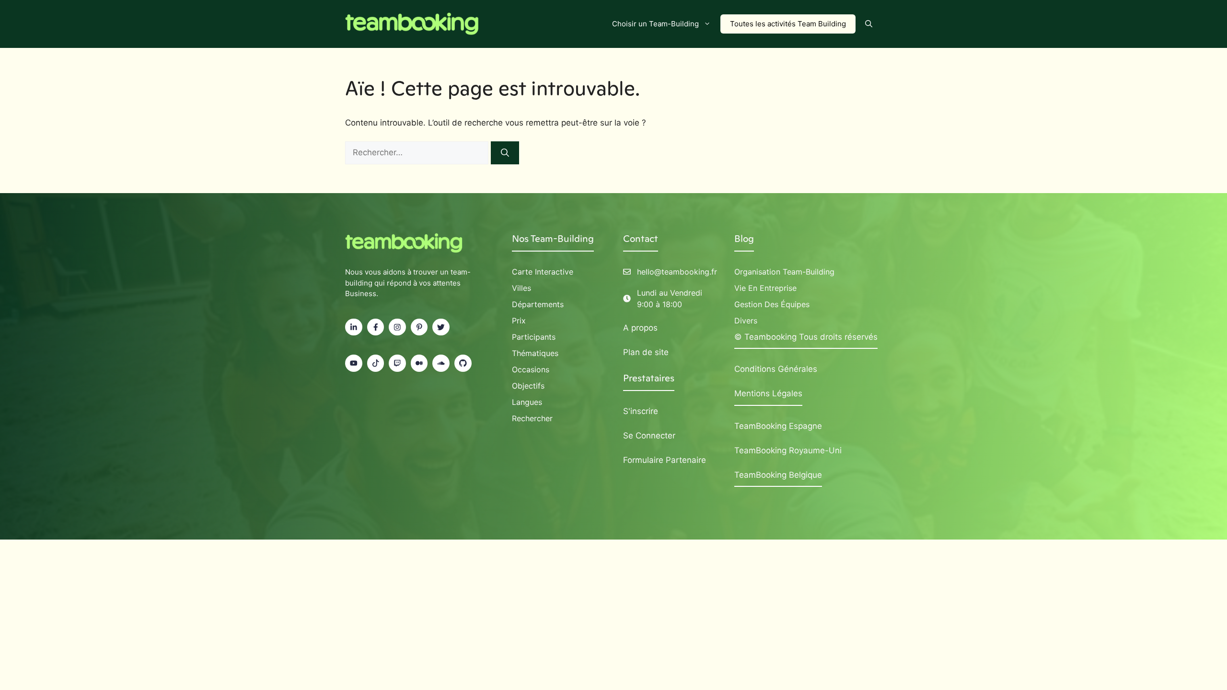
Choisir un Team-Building (655, 23)
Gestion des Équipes (772, 304)
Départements (538, 304)
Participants (534, 337)
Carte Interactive (542, 271)
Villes (521, 288)
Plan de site (646, 352)
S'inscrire (640, 411)
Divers (745, 320)
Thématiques (535, 353)
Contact (640, 238)
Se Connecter (649, 435)
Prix (519, 320)
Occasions (530, 369)
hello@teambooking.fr (677, 271)
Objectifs (528, 386)
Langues (527, 402)
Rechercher (532, 418)
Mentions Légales (768, 393)
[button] (869, 24)
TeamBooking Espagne (778, 426)
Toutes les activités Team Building (788, 23)
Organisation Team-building (784, 271)
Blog (744, 238)
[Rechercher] (505, 152)
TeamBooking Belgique (778, 475)
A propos (640, 328)
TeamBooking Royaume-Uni (788, 450)
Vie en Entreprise (765, 288)
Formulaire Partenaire (664, 460)
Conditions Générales (775, 369)
